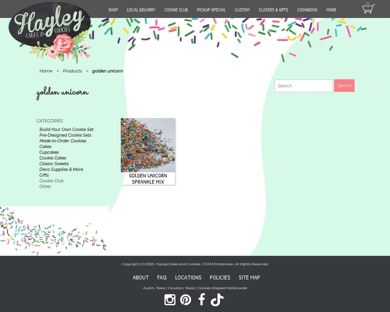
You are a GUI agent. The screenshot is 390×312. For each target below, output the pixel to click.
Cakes (45, 146)
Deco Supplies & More (61, 169)
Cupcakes (49, 152)
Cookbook (307, 10)
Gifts (44, 175)
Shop (113, 10)
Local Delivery (141, 10)
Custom (242, 10)
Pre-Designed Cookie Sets (65, 135)
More (331, 10)
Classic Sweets (54, 163)
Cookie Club (176, 10)
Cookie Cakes (52, 158)
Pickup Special (211, 10)
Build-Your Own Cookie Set (66, 129)
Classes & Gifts (273, 10)
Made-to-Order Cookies (62, 140)
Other (45, 186)
